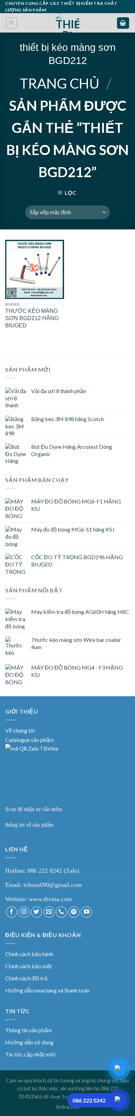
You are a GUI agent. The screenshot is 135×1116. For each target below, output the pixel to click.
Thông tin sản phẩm (28, 1030)
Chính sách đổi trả (26, 978)
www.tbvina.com (50, 899)
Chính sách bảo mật (28, 966)
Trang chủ (59, 83)
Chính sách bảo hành (29, 954)
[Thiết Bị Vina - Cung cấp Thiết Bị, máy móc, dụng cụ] (67, 23)
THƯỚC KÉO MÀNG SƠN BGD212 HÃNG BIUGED (31, 318)
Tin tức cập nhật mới (30, 1054)
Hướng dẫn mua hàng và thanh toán (47, 990)
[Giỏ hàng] (123, 23)
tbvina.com (68, 1107)
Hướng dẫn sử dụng (29, 1042)
